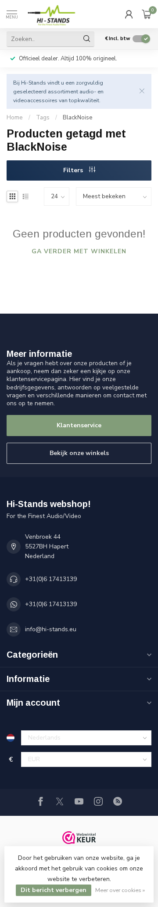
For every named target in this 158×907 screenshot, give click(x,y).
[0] (146, 14)
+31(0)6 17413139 (51, 579)
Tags (43, 118)
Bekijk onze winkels (79, 453)
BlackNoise (78, 118)
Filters (74, 170)
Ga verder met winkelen (79, 251)
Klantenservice (79, 425)
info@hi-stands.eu (50, 629)
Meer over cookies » (120, 890)
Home (15, 118)
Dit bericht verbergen (53, 890)
